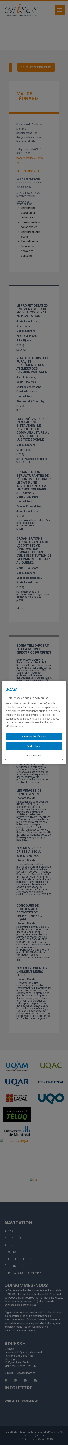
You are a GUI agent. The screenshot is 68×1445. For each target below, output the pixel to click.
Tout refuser (34, 746)
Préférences (34, 755)
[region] (34, 722)
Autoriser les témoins (34, 736)
